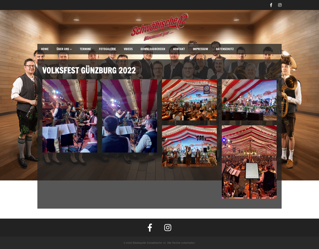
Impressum (200, 49)
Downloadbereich (153, 49)
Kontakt (179, 49)
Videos (128, 49)
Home (45, 49)
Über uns (63, 49)
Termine (85, 49)
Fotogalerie (107, 49)
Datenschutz (225, 49)
